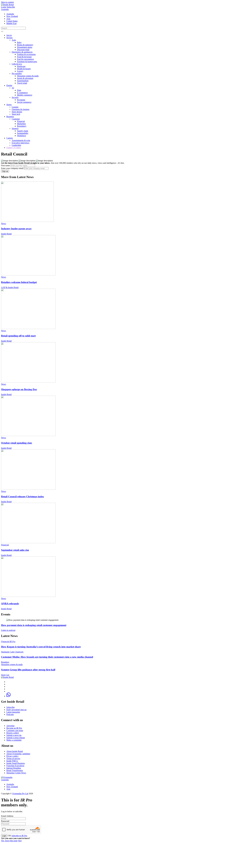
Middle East (11, 23)
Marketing (21, 124)
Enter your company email (12, 168)
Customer (16, 119)
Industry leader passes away (16, 228)
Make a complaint (13, 740)
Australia (5, 9)
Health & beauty (24, 69)
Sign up (5, 171)
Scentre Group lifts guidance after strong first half (28, 669)
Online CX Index (13, 147)
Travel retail (22, 83)
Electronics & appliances (22, 52)
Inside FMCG (12, 761)
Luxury (20, 71)
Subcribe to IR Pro (19, 836)
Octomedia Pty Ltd (20, 793)
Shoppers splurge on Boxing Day (19, 389)
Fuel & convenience (25, 59)
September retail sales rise (15, 550)
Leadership (16, 145)
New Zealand (12, 16)
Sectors (9, 38)
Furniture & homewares (27, 61)
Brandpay (5, 662)
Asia (8, 19)
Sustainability (22, 133)
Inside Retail (6, 234)
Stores (9, 104)
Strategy (15, 128)
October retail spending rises (16, 442)
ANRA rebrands (10, 603)
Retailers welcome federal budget (19, 282)
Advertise (10, 726)
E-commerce (22, 92)
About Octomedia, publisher (18, 754)
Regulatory (21, 126)
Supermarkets (22, 81)
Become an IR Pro (14, 728)
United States (12, 21)
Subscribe (11, 7)
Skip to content (7, 2)
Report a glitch (12, 733)
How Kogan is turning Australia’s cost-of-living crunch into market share (41, 646)
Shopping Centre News (16, 773)
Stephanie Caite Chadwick (12, 652)
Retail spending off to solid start (18, 335)
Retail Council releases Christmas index (22, 496)
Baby (19, 42)
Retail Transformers (14, 770)
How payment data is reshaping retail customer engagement (33, 625)
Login (3, 7)
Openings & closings (20, 109)
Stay (20, 841)
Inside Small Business (15, 763)
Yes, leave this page (9, 841)
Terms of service (13, 758)
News (3, 223)
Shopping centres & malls (28, 76)
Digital (9, 85)
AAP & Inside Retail (10, 287)
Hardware (21, 66)
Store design (17, 112)
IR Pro (12, 641)
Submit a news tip (13, 735)
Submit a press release (15, 738)
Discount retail (23, 49)
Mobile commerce (24, 95)
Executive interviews (20, 143)
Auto (14, 40)
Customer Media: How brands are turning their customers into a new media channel (47, 657)
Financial (21, 121)
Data (19, 90)
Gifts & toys (17, 64)
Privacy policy (12, 756)
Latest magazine (13, 712)
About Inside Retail (14, 751)
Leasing (15, 107)
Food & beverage (24, 57)
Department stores (24, 47)
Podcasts (10, 714)
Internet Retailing (13, 768)
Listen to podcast (8, 630)
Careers (9, 138)
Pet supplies (17, 73)
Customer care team (14, 730)
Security (15, 97)
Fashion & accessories (26, 54)
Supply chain (22, 131)
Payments (21, 100)
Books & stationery (25, 45)
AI (13, 88)
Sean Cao (5, 675)
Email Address (7, 816)
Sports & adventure (25, 78)
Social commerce (24, 102)
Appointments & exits (21, 140)
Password (5, 821)
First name (5, 165)
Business (10, 116)
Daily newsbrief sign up (16, 709)
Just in (9, 35)
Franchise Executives (15, 766)
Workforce (21, 136)
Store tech (16, 114)
